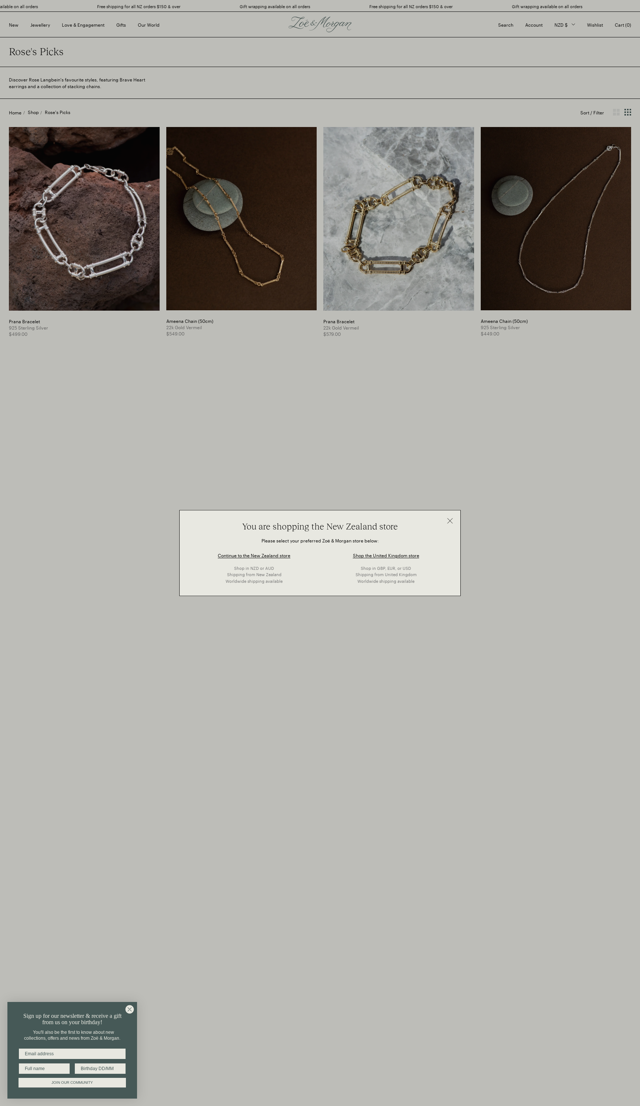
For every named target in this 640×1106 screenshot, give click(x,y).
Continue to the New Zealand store (254, 554)
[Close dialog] (129, 1009)
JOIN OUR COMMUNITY (72, 1082)
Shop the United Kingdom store (386, 554)
